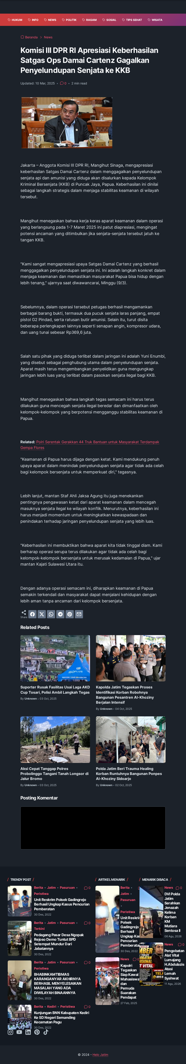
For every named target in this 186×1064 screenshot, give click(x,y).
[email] (79, 614)
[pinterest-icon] (37, 1032)
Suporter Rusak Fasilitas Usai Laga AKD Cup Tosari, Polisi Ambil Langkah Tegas (55, 689)
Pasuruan (67, 887)
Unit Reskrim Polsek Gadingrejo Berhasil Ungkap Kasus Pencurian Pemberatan (61, 904)
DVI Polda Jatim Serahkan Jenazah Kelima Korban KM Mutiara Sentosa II (172, 912)
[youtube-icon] (19, 1032)
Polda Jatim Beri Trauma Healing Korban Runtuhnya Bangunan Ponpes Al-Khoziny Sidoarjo (129, 773)
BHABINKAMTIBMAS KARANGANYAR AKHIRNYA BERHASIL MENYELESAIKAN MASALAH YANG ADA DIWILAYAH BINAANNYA (57, 983)
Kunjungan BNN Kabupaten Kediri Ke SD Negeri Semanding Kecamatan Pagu (61, 1017)
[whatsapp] (51, 614)
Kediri (51, 1006)
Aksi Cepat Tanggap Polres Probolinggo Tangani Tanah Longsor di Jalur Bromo (54, 773)
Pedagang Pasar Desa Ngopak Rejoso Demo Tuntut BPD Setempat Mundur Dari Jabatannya (58, 942)
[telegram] (60, 614)
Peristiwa (41, 894)
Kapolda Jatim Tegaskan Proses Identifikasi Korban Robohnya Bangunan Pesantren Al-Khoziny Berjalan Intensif (125, 695)
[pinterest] (70, 614)
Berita (38, 887)
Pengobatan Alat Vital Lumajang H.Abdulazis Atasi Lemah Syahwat (174, 964)
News (124, 959)
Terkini (39, 928)
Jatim (51, 887)
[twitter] (42, 614)
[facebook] (32, 614)
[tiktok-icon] (46, 1032)
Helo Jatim (100, 1055)
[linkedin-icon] (28, 1032)
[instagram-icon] (10, 1032)
